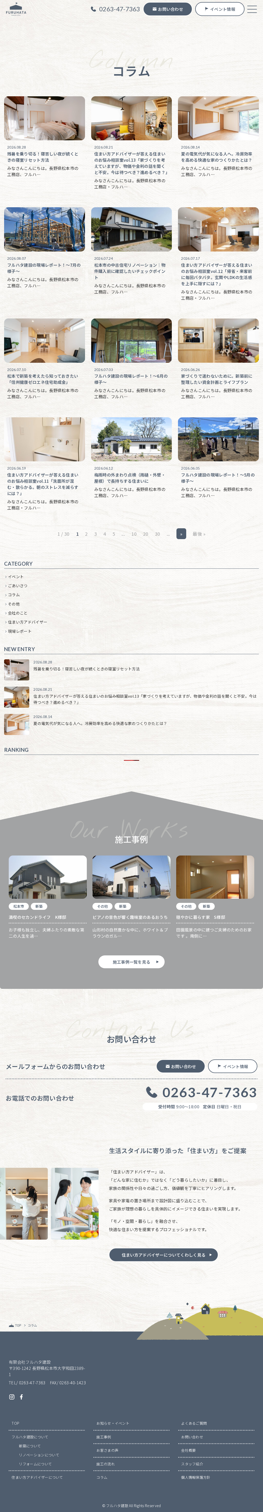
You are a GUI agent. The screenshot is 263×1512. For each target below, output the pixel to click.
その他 (14, 604)
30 (157, 533)
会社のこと (18, 613)
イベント (16, 576)
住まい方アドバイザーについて (37, 1477)
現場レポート (20, 631)
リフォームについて (35, 1463)
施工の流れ (105, 1463)
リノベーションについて (39, 1454)
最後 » (199, 533)
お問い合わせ (192, 1436)
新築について (30, 1445)
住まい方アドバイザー (27, 622)
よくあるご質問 (194, 1423)
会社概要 (188, 1450)
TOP (15, 1423)
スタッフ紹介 (192, 1463)
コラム (14, 594)
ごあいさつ (18, 585)
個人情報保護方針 (196, 1477)
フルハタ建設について (30, 1436)
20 (145, 533)
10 (134, 533)
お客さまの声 (107, 1450)
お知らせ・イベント (112, 1423)
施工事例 (103, 1436)
